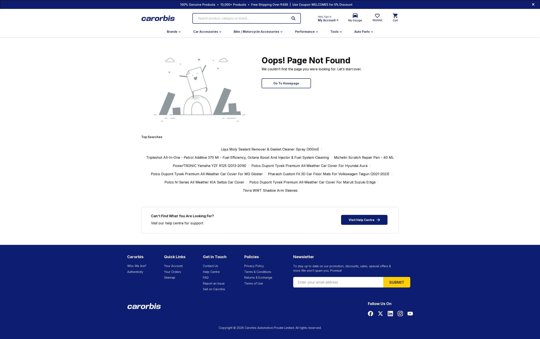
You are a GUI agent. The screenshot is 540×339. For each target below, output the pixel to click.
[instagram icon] (400, 313)
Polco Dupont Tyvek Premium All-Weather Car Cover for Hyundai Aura (309, 166)
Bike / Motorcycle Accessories (256, 31)
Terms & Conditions (257, 272)
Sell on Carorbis (214, 289)
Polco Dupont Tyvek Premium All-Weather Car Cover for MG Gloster (207, 174)
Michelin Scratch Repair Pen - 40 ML (364, 157)
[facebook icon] (370, 313)
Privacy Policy (254, 266)
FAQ (206, 277)
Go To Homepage (286, 83)
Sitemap (169, 277)
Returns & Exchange (258, 277)
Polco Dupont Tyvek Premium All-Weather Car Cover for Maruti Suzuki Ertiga (312, 182)
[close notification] (533, 4)
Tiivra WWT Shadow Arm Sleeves (270, 190)
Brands (172, 31)
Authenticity (135, 272)
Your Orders (172, 272)
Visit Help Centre (361, 220)
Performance (305, 31)
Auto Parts (362, 31)
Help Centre (211, 272)
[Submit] (293, 18)
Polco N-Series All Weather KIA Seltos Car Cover (204, 182)
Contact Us (210, 266)
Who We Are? (136, 266)
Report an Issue (214, 283)
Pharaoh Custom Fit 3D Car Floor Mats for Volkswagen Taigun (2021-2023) (328, 174)
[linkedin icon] (390, 313)
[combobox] (240, 18)
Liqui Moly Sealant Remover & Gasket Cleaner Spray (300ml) (270, 149)
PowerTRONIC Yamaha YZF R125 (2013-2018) (209, 166)
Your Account (173, 266)
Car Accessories (205, 31)
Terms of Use (253, 283)
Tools (334, 31)
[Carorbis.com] (158, 18)
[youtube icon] (410, 313)
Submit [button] (396, 282)
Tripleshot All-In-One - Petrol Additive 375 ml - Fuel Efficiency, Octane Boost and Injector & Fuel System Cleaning (237, 157)
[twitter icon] (380, 313)
